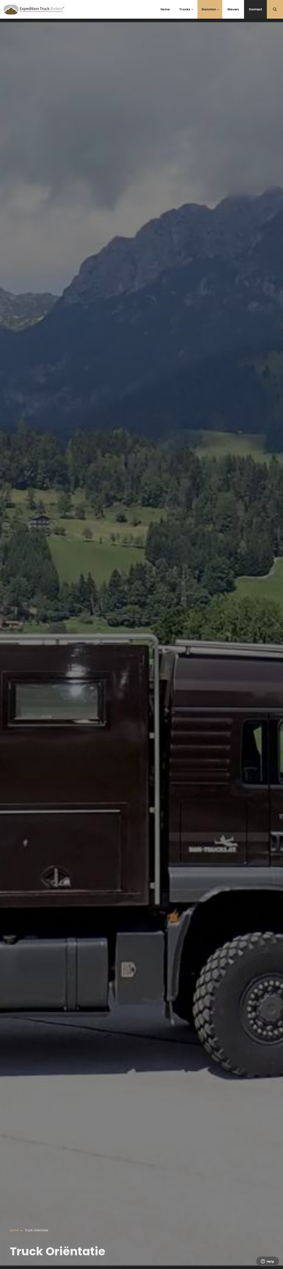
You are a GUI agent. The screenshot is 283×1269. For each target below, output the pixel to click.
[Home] (34, 9)
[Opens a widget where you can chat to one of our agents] (267, 1262)
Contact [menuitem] (255, 9)
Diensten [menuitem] (211, 13)
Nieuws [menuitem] (233, 9)
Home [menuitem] (165, 9)
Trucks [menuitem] (186, 13)
